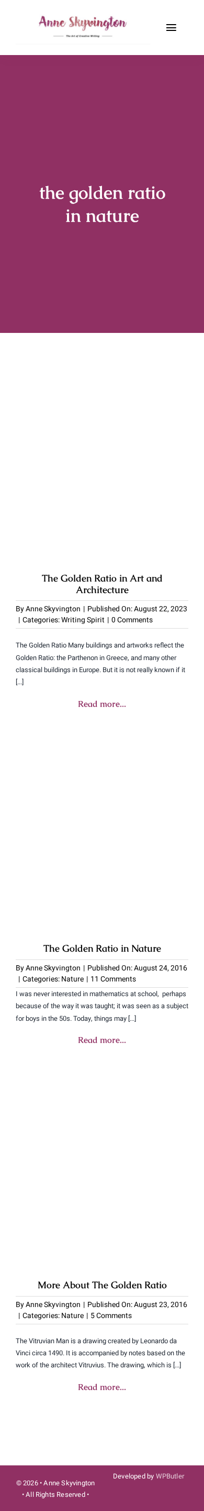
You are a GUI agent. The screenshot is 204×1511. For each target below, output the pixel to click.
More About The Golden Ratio (102, 1285)
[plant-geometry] (102, 750)
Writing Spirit (83, 619)
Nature (72, 979)
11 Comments (113, 979)
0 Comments (132, 619)
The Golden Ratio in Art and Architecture (102, 584)
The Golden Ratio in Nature (102, 948)
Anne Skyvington (53, 608)
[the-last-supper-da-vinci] (102, 1086)
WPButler (170, 1476)
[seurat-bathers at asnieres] (102, 379)
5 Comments (111, 1315)
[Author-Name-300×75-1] (84, 14)
